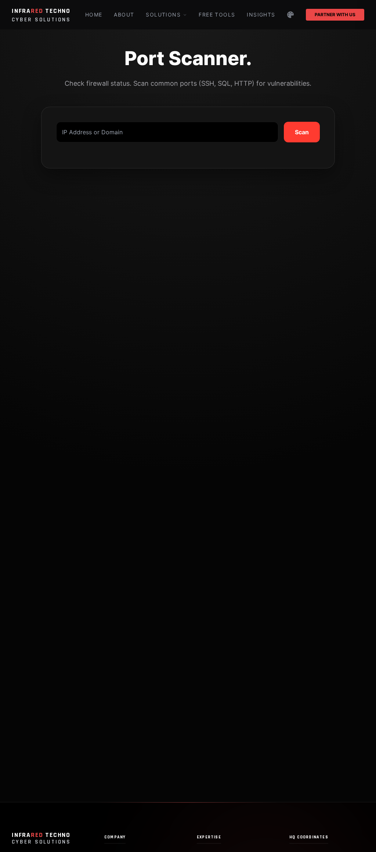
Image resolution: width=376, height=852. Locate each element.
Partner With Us (335, 14)
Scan (302, 132)
